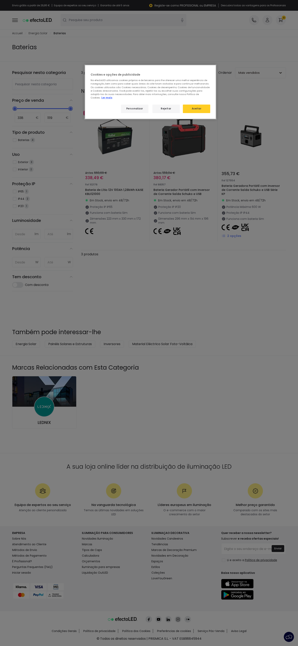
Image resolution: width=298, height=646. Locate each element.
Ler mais (106, 97)
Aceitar (197, 108)
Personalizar (134, 108)
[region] (150, 92)
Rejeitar (166, 108)
